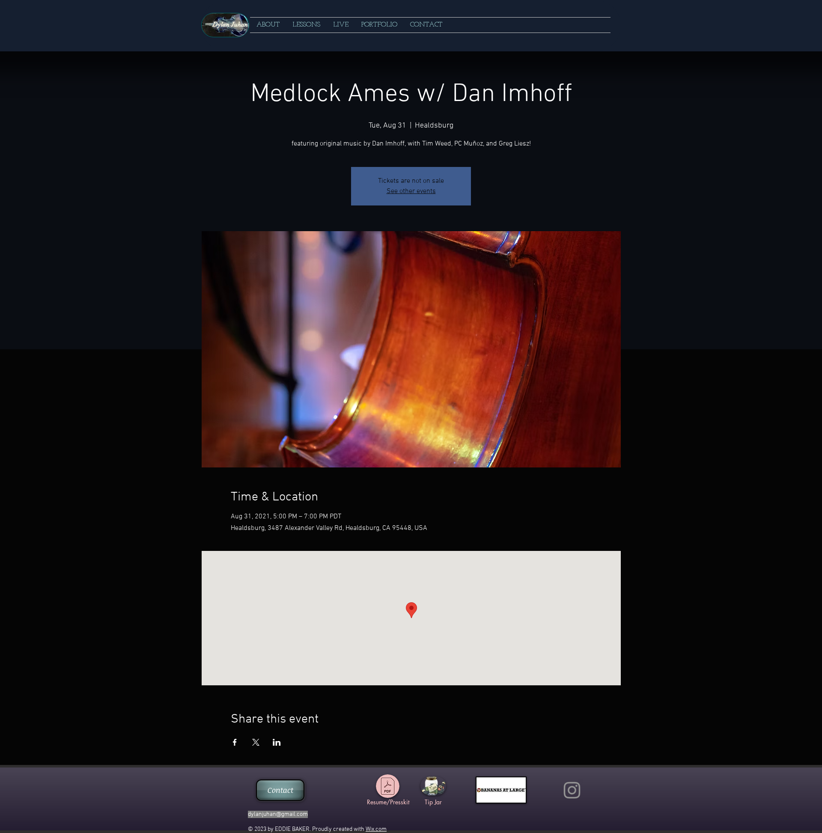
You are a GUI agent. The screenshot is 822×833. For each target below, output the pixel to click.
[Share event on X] (256, 742)
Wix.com (376, 829)
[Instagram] (572, 790)
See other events (411, 191)
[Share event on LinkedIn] (277, 742)
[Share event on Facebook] (235, 742)
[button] (306, 25)
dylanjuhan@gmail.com (278, 814)
